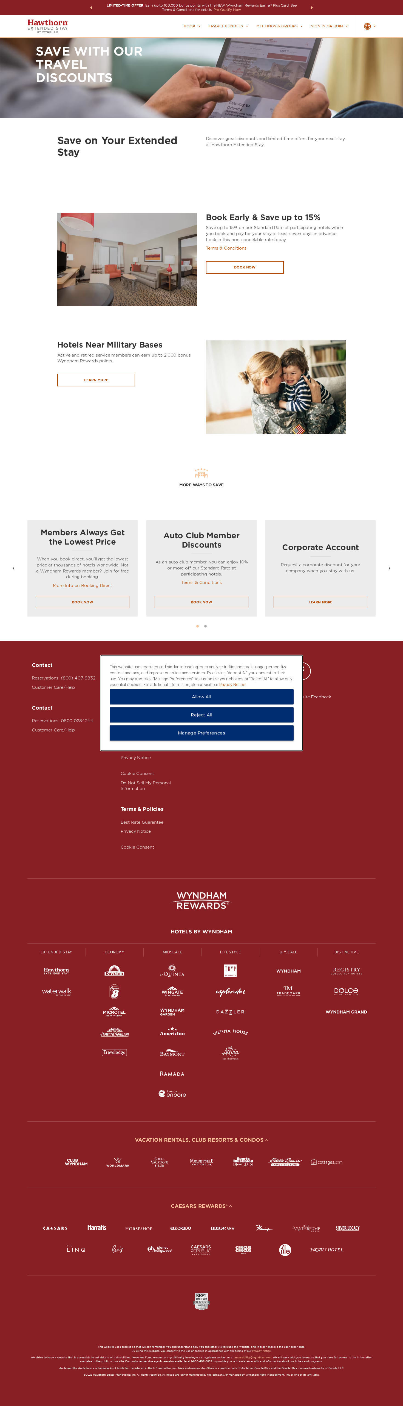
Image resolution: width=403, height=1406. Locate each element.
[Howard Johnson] (114, 1033)
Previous (13, 568)
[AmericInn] (172, 1033)
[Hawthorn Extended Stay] (56, 972)
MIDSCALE (173, 952)
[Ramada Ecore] (172, 1095)
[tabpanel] (82, 568)
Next (389, 568)
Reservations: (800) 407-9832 (63, 678)
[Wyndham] (289, 972)
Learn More (321, 602)
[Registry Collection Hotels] (346, 972)
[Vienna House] (230, 1033)
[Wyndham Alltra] (230, 1054)
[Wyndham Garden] (172, 1013)
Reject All (201, 715)
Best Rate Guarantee (142, 822)
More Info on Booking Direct (82, 585)
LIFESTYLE (230, 952)
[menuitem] (192, 26)
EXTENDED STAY (56, 952)
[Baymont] (172, 1054)
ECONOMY (114, 952)
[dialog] (201, 703)
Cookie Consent (137, 773)
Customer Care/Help (53, 687)
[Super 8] (114, 992)
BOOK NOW (82, 602)
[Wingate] (172, 992)
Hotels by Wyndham (201, 932)
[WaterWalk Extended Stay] (56, 992)
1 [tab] (197, 626)
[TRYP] (230, 972)
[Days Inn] (114, 972)
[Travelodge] (114, 1054)
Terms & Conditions (226, 248)
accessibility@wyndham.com (252, 1357)
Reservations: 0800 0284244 (62, 720)
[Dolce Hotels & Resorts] (346, 992)
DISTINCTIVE (346, 952)
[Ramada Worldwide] (172, 1074)
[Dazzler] (230, 1013)
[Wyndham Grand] (346, 1013)
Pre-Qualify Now (227, 10)
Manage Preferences (201, 733)
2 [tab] (205, 626)
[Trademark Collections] (289, 992)
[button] (91, 8)
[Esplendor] (230, 992)
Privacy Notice (136, 757)
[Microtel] (114, 1013)
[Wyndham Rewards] (201, 900)
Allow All (201, 696)
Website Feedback (312, 697)
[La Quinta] (172, 972)
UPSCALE (289, 952)
